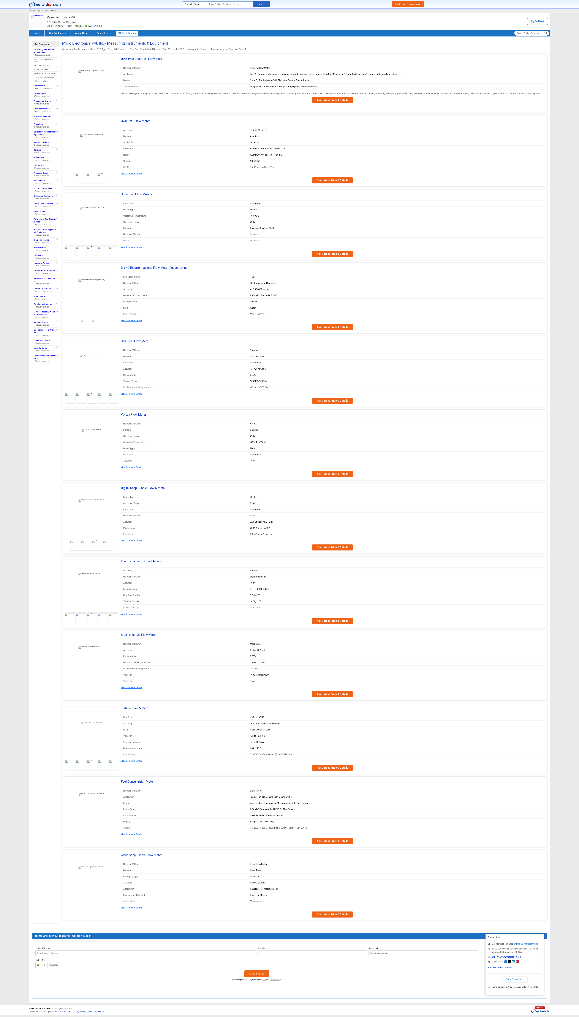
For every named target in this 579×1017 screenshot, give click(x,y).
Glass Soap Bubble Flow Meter (43, 60)
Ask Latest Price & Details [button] (332, 100)
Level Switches (40, 348)
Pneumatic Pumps (42, 340)
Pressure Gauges (41, 173)
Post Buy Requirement (408, 4)
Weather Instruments (43, 304)
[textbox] (423, 953)
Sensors (37, 150)
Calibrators (39, 165)
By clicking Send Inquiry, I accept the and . (257, 980)
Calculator (38, 255)
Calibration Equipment (43, 196)
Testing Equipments (42, 289)
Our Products (56, 33)
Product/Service (43, 948)
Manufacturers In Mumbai (500, 967)
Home (37, 33)
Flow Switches (40, 211)
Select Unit (373, 948)
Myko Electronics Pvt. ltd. (64, 17)
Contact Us (102, 33)
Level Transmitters (42, 109)
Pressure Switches (42, 116)
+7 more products (41, 81)
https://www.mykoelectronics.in (507, 957)
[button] (537, 21)
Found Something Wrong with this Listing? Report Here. (516, 987)
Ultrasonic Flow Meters (43, 66)
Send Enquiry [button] (129, 33)
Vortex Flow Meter (41, 69)
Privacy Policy (275, 980)
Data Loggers (40, 93)
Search (261, 4)
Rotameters (39, 157)
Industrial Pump (41, 322)
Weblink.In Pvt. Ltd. (62, 1012)
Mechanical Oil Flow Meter (45, 73)
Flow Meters (39, 86)
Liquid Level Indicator (43, 204)
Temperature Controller (44, 271)
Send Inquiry (256, 973)
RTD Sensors (39, 181)
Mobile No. (40, 960)
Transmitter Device (42, 101)
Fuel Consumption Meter (44, 77)
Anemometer (40, 296)
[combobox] (41, 965)
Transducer (39, 124)
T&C (264, 980)
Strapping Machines (43, 240)
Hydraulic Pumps (41, 263)
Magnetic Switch (41, 142)
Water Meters (40, 247)
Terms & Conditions (95, 1012)
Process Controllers (43, 188)
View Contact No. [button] (514, 979)
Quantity (261, 948)
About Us (80, 33)
